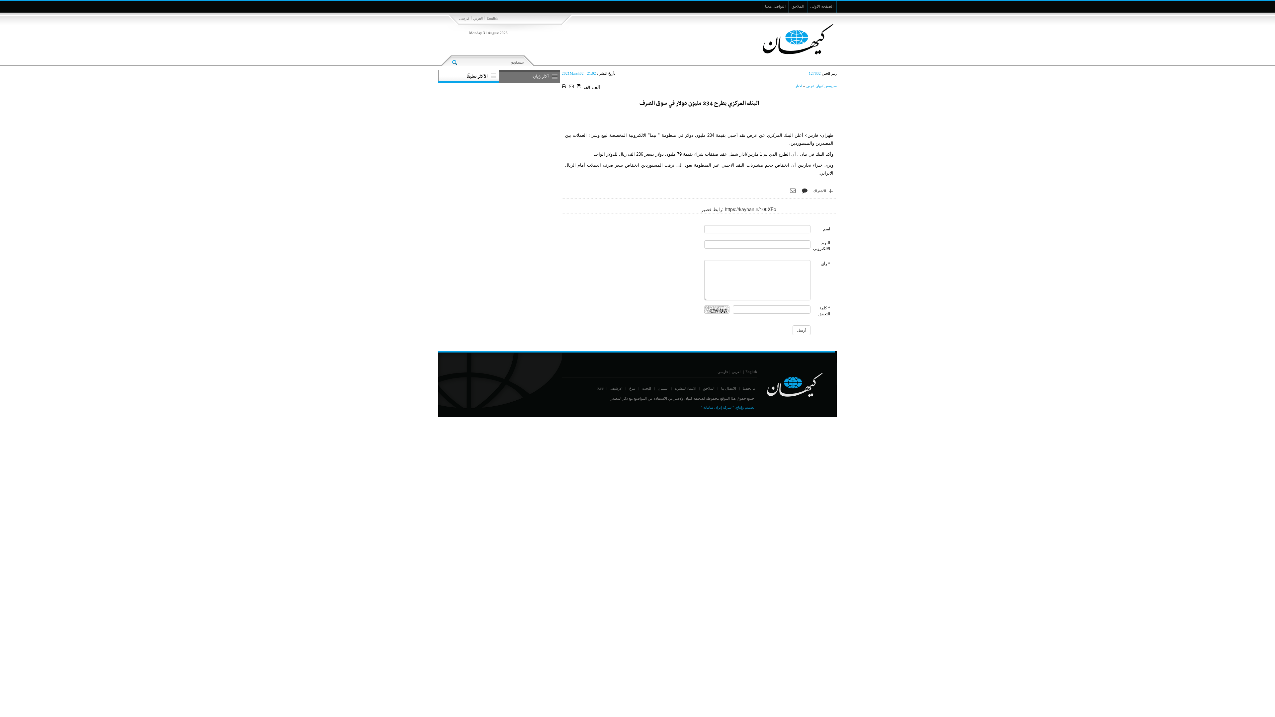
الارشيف (616, 388)
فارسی (464, 18)
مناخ (632, 388)
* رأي (825, 264)
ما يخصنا (749, 388)
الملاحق (709, 388)
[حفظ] (579, 86)
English (492, 18)
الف (587, 87)
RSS (600, 388)
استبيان (663, 388)
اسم (826, 229)
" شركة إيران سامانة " (717, 407)
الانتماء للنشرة (685, 388)
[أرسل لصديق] (572, 87)
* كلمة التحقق (824, 311)
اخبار (798, 86)
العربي (478, 18)
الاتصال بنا (728, 388)
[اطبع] (564, 87)
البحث (646, 388)
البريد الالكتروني (821, 246)
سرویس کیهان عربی (821, 86)
